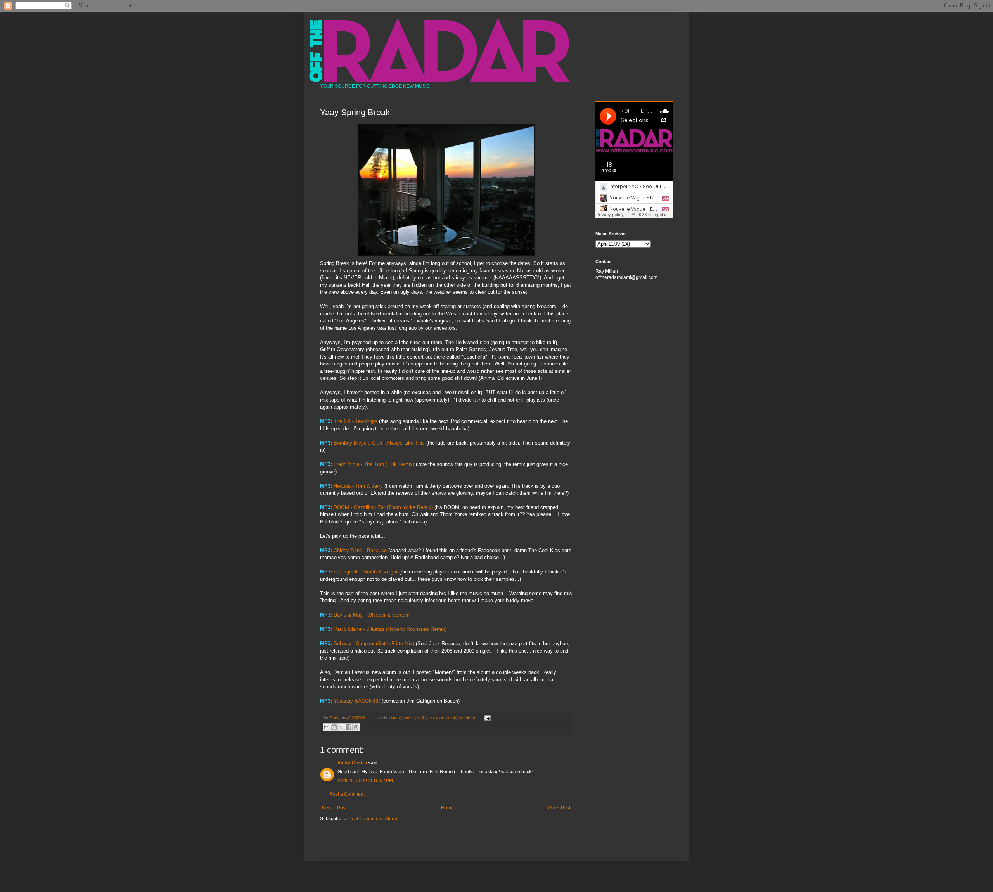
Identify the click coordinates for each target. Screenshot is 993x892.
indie (421, 717)
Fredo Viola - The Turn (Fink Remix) (374, 464)
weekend (467, 717)
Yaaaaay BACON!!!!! (357, 701)
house (409, 717)
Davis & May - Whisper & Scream (372, 615)
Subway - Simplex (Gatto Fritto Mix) (374, 643)
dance (395, 717)
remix (451, 717)
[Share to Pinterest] (356, 727)
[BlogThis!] (334, 727)
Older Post (559, 808)
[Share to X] (341, 727)
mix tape (436, 717)
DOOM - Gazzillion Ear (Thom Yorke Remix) (384, 507)
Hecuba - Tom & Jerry (359, 486)
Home (447, 808)
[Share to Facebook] (349, 727)
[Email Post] (485, 717)
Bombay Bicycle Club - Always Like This (379, 443)
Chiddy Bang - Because (361, 550)
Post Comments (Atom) (373, 818)
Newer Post (334, 808)
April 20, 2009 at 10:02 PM (365, 780)
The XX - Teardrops (355, 421)
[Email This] (326, 727)
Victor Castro (352, 763)
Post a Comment (347, 794)
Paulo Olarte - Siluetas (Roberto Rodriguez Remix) (390, 629)
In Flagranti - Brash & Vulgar (366, 572)
